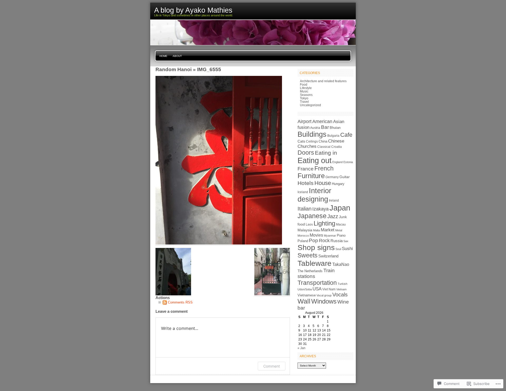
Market (327, 229)
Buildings (312, 134)
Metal (338, 230)
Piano (341, 235)
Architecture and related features (323, 81)
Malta (316, 230)
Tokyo (304, 98)
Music (304, 91)
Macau (341, 224)
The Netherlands (310, 271)
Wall (304, 301)
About (177, 56)
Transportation (317, 282)
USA (317, 288)
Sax (345, 241)
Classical (323, 147)
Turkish (342, 283)
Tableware (315, 263)
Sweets (308, 255)
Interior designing (314, 195)
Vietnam (341, 289)
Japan (339, 207)
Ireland (334, 200)
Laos (309, 224)
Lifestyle (306, 88)
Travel (304, 101)
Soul (338, 249)
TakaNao (340, 264)
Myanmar (330, 235)
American (322, 121)
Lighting (324, 223)
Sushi (347, 248)
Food (303, 84)
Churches (307, 146)
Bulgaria (333, 135)
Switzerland (328, 256)
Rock (324, 240)
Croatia (336, 147)
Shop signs (316, 247)
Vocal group (324, 295)
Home (163, 56)
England (337, 162)
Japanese (312, 215)
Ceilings (312, 141)
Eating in (326, 153)
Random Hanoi (173, 69)
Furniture (311, 175)
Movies (316, 235)
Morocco (303, 235)
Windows (324, 301)
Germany (332, 177)
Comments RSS (180, 302)
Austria (315, 128)
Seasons (306, 94)
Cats (301, 141)
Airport (305, 121)
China (323, 141)
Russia (336, 241)
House (322, 183)
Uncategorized (310, 105)
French (324, 168)
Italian (305, 209)
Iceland (303, 192)
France (306, 169)
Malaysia (305, 230)
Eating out (315, 160)
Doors (306, 152)
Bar (325, 127)
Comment (271, 366)
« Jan (301, 348)
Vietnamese (307, 295)
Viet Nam (328, 289)
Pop (313, 240)
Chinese (336, 141)
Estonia (348, 162)
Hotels (306, 183)
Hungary (338, 184)
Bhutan (335, 128)
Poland (303, 241)
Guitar (344, 177)
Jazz (332, 216)
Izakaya (320, 209)
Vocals (340, 294)
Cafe (346, 134)
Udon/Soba (305, 289)
